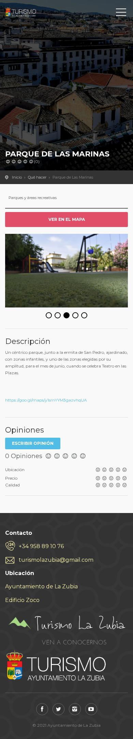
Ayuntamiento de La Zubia (41, 586)
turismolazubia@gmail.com (56, 560)
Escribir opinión (33, 443)
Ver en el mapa (66, 219)
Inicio (17, 177)
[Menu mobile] (121, 14)
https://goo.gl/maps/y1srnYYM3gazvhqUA (46, 400)
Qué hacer (37, 177)
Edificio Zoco (22, 600)
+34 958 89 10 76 (41, 546)
